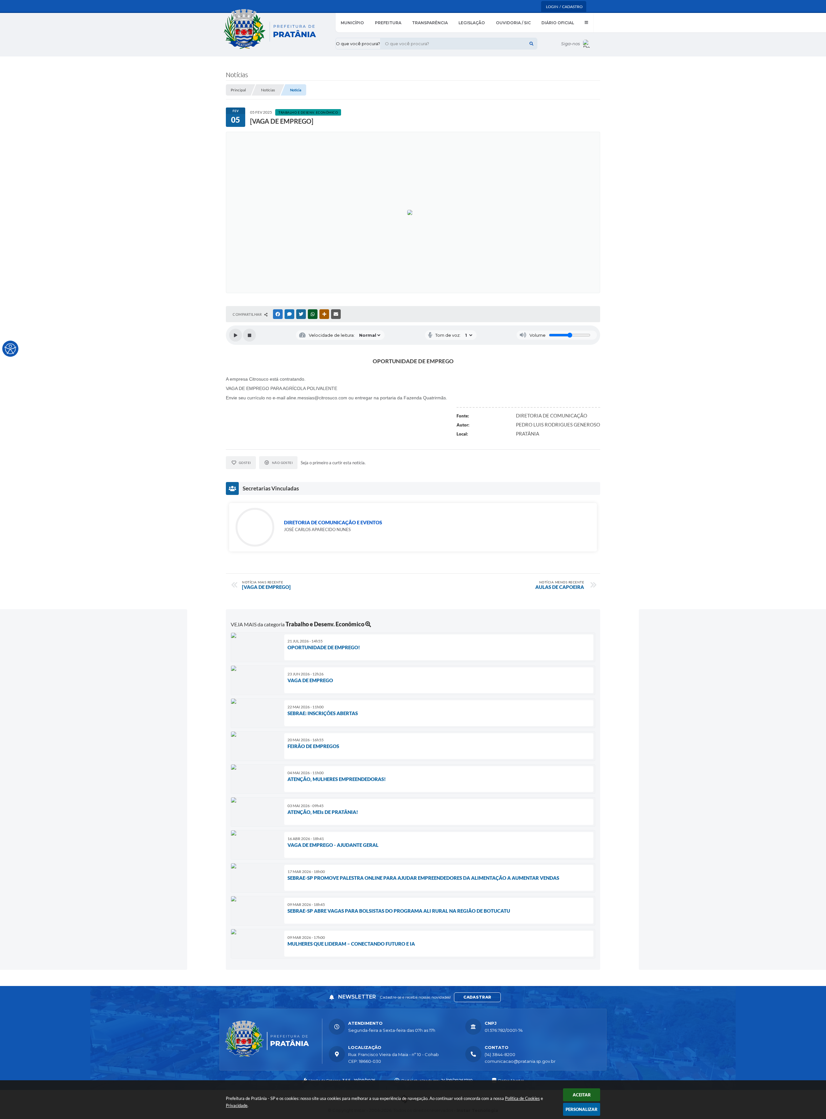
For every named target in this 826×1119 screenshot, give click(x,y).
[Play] (235, 335)
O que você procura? (358, 43)
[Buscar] (531, 43)
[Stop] (249, 335)
